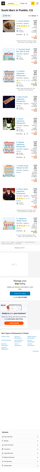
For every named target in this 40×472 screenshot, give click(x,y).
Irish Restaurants (6, 340)
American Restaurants (18, 337)
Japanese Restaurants (29, 23)
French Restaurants (18, 344)
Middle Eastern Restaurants (32, 337)
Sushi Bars (19, 23)
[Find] (33, 3)
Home (3, 242)
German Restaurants (31, 344)
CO (7, 242)
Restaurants (26, 170)
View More (36, 351)
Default (34, 15)
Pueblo (12, 242)
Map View (7, 15)
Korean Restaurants (31, 341)
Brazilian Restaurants (4, 344)
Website (18, 28)
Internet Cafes (5, 336)
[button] (37, 3)
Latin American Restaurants (19, 341)
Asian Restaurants (29, 242)
